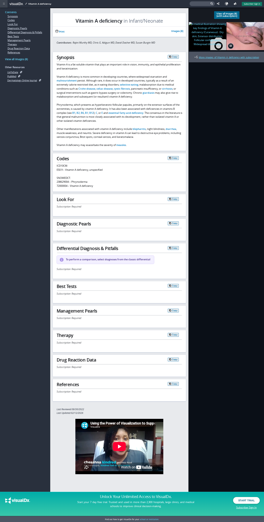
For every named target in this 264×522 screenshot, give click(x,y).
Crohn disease (86, 88)
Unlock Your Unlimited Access (136, 496)
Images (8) (177, 31)
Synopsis (13, 16)
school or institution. (149, 519)
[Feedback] (236, 4)
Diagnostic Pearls (17, 28)
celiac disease (104, 88)
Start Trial (246, 500)
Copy (175, 56)
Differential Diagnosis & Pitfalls (25, 32)
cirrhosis (167, 88)
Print (61, 31)
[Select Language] (227, 4)
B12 (91, 113)
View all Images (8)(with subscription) (226, 14)
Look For (13, 24)
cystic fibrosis (122, 88)
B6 (82, 113)
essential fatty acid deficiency (125, 113)
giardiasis (148, 92)
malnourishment (67, 80)
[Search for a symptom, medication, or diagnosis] (202, 3)
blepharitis (139, 129)
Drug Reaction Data (19, 48)
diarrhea (171, 129)
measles (121, 145)
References (14, 52)
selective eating (129, 84)
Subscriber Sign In (252, 4)
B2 (78, 113)
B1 (73, 113)
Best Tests (13, 36)
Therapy (12, 44)
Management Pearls (19, 40)
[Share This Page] (219, 4)
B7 (86, 113)
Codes (11, 20)
